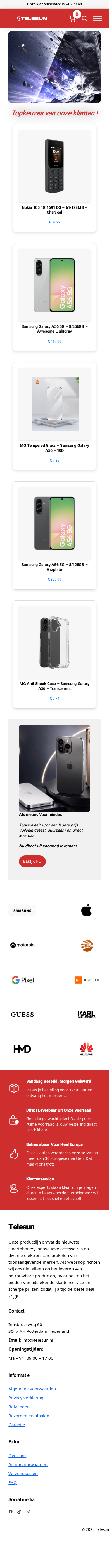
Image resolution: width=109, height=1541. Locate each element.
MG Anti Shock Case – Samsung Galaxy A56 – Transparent (54, 686)
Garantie (16, 1424)
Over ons (17, 1455)
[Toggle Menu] (97, 18)
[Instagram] (28, 1512)
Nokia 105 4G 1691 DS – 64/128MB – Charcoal (54, 210)
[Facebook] (10, 1512)
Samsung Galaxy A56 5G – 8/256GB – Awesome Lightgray (55, 329)
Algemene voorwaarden (32, 1388)
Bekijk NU (32, 861)
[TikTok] (19, 1512)
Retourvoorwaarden (28, 1464)
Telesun (21, 1227)
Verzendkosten (23, 1473)
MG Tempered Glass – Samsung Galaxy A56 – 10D (54, 448)
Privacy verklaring (25, 1397)
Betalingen (19, 1406)
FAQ (12, 1482)
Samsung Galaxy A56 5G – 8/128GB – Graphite (55, 567)
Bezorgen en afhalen (28, 1415)
